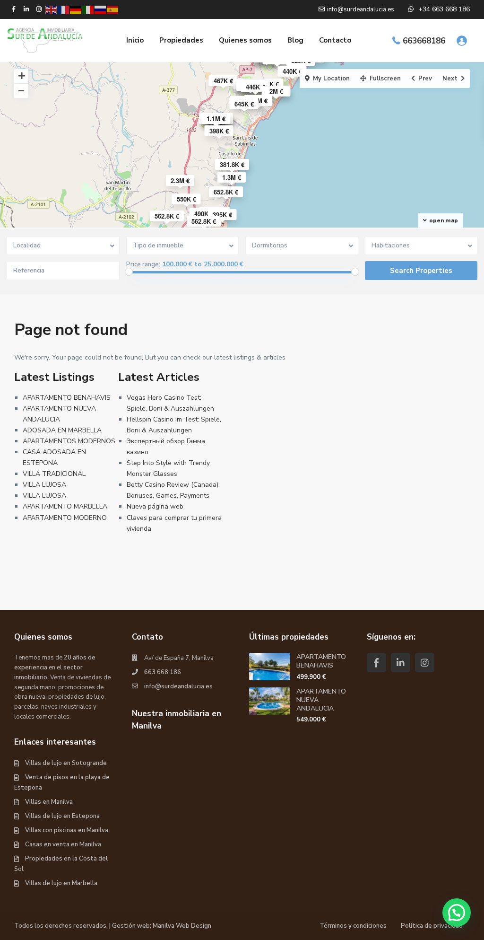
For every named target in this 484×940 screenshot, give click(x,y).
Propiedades (181, 40)
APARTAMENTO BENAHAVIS (67, 397)
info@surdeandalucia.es (178, 686)
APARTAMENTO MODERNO (65, 517)
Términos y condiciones (353, 926)
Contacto (335, 40)
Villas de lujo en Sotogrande (66, 763)
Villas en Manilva (49, 802)
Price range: (143, 264)
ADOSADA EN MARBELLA (62, 430)
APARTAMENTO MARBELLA (65, 506)
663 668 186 (162, 672)
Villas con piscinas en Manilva (66, 830)
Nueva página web (155, 506)
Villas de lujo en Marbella (61, 883)
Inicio (135, 40)
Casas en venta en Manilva (63, 844)
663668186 (424, 40)
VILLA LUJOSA (44, 484)
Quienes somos (245, 40)
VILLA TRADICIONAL (54, 473)
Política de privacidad (432, 926)
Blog (295, 40)
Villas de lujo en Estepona (62, 816)
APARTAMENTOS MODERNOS (69, 441)
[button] (456, 912)
